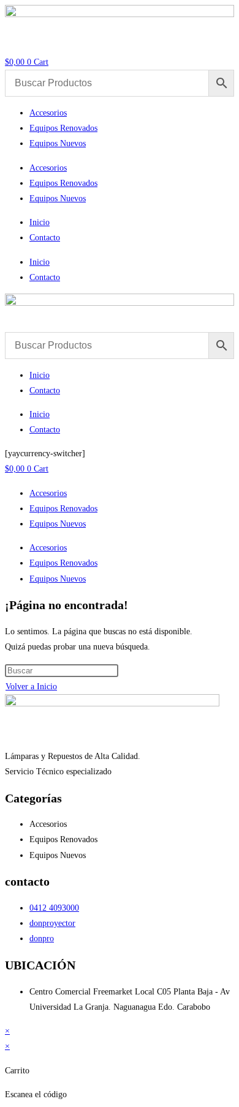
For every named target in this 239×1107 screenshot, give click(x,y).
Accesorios (48, 112)
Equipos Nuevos (57, 143)
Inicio (39, 222)
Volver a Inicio (31, 686)
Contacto (44, 237)
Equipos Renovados (63, 128)
